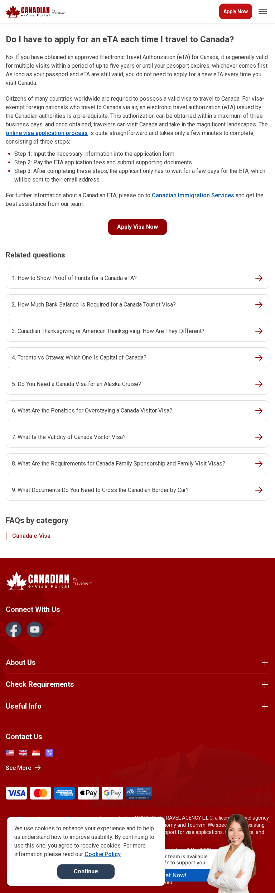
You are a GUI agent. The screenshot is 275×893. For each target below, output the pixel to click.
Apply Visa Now (137, 226)
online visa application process (47, 133)
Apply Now (235, 11)
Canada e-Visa (31, 535)
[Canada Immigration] (36, 11)
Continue (86, 871)
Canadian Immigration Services (193, 195)
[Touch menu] (262, 11)
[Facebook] (13, 629)
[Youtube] (35, 629)
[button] (254, 874)
